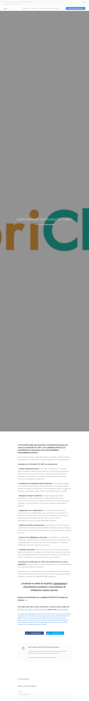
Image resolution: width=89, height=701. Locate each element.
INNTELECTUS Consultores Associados (29, 618)
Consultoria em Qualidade (63, 614)
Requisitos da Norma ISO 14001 (31, 622)
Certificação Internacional (34, 614)
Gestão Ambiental (49, 224)
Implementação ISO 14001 (53, 616)
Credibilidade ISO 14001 (24, 616)
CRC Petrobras (62, 609)
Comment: (20, 691)
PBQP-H (44, 609)
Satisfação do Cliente (46, 622)
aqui (26, 600)
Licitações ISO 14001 (51, 618)
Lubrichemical (62, 618)
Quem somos (26, 8)
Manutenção (56, 8)
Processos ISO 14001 (42, 620)
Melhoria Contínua (23, 620)
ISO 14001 (28, 609)
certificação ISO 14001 (49, 614)
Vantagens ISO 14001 (41, 624)
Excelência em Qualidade (39, 616)
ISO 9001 (21, 609)
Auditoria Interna (46, 8)
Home (84, 2)
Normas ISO (32, 620)
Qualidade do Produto (54, 620)
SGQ (54, 622)
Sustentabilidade (29, 624)
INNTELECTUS (65, 616)
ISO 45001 (36, 609)
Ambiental (24, 614)
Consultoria (35, 8)
